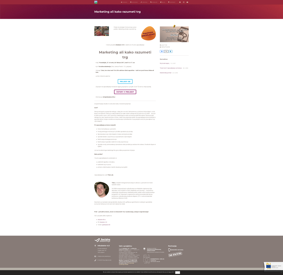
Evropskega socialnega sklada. (126, 263)
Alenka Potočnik (165, 47)
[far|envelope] (96, 256)
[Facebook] (180, 2)
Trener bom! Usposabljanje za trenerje (171, 68)
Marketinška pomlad (165, 73)
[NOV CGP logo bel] (102, 240)
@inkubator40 (106, 224)
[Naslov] (95, 2)
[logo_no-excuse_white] (175, 254)
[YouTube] (187, 2)
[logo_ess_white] (153, 259)
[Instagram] (183, 2)
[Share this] (162, 51)
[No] (281, 272)
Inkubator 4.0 (103, 222)
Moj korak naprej (164, 63)
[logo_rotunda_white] (175, 249)
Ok (177, 272)
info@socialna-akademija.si (104, 256)
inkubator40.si (102, 219)
